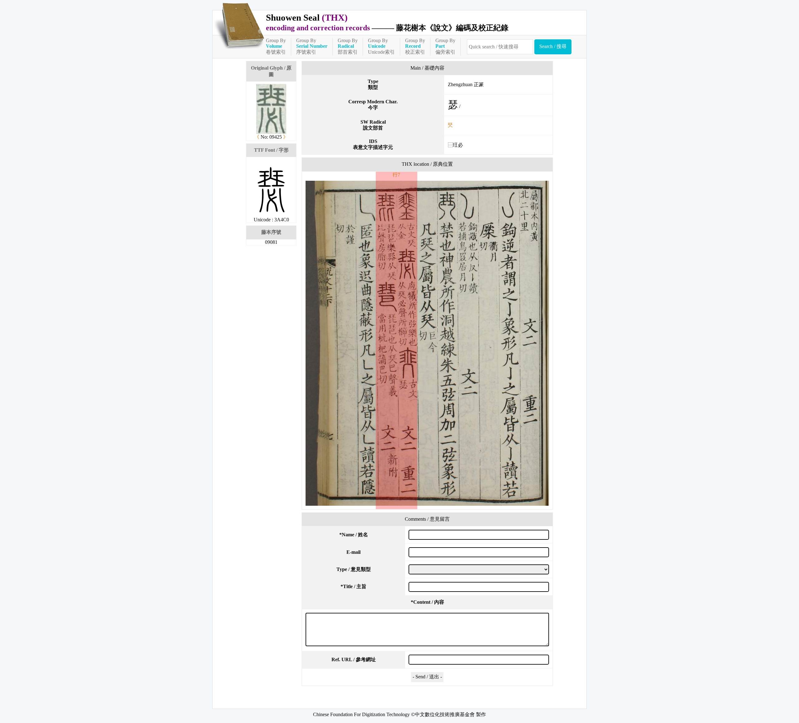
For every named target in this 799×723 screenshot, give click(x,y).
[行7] (427, 343)
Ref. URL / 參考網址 (353, 659)
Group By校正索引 (415, 46)
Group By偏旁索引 (445, 46)
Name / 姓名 (353, 534)
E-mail (353, 552)
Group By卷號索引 (276, 46)
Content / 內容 (427, 602)
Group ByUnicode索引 (381, 46)
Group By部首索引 (348, 46)
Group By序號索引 (311, 46)
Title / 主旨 (353, 586)
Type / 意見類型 (353, 569)
